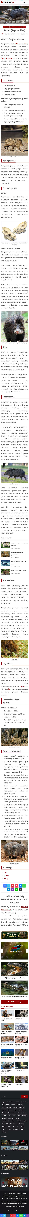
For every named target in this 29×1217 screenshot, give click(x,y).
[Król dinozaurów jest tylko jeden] (14, 1162)
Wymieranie (15, 1129)
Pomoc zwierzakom (17, 1201)
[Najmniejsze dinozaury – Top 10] (21, 1039)
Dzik (5, 873)
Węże (21, 1129)
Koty (9, 1115)
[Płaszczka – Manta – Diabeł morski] (5, 563)
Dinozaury (19, 1104)
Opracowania (14, 948)
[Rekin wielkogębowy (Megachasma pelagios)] (7, 1065)
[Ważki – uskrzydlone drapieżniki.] (7, 1026)
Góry (9, 1112)
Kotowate (4, 1115)
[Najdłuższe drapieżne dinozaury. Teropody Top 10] (23, 1167)
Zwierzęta (23, 26)
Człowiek (13, 1104)
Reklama (25, 1201)
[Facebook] (5, 886)
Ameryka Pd (6, 26)
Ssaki (18, 26)
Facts (14, 1206)
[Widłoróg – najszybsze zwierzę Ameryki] (7, 1039)
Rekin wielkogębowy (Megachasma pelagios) (6, 1072)
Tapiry (6, 879)
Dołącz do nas (15, 1203)
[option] (14, 951)
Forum (6, 1201)
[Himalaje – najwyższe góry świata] (21, 1026)
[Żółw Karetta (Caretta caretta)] (7, 1052)
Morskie (4, 1118)
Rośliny (3, 1126)
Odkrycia (13, 1198)
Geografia (20, 1110)
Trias (3, 1129)
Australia (24, 1102)
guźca (25, 44)
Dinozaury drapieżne (6, 1107)
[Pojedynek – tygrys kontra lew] (5, 1167)
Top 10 (22, 1126)
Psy (3, 1123)
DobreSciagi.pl (8, 1206)
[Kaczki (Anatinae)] (21, 1065)
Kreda (14, 1115)
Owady (17, 1118)
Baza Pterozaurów (6, 1198)
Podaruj (10, 1201)
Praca (21, 1203)
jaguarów (24, 686)
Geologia (4, 1112)
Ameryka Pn (13, 26)
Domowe (4, 1110)
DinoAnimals (8, 1193)
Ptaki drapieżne (13, 1123)
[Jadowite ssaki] (21, 1079)
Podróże (19, 1121)
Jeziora (18, 1112)
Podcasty (13, 1121)
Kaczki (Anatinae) (19, 1070)
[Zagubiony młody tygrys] (5, 1142)
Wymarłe (9, 1129)
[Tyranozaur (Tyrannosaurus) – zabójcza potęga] (14, 1167)
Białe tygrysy (18, 1018)
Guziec (6, 876)
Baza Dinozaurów (22, 1196)
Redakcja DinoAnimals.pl (9, 34)
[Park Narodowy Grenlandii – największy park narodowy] (14, 1142)
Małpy (19, 1115)
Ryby (9, 1126)
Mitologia (24, 1115)
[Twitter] (8, 886)
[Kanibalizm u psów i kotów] (7, 1013)
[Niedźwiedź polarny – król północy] (14, 1148)
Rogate (21, 1123)
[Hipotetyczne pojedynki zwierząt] (5, 1162)
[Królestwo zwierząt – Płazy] (23, 1142)
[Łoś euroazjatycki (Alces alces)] (7, 1079)
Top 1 (18, 1126)
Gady (15, 1110)
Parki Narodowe (5, 1121)
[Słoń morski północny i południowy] (5, 1148)
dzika (16, 44)
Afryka (3, 1102)
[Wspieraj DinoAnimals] (14, 935)
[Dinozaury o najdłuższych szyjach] (23, 1148)
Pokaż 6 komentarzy (14, 1002)
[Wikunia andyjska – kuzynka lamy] (21, 1052)
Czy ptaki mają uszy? (14, 952)
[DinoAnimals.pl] (7, 2)
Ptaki (7, 1123)
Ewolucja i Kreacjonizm (21, 1198)
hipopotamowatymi (7, 58)
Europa (9, 1110)
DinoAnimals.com (20, 1206)
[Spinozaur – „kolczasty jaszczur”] (23, 1162)
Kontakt (25, 1203)
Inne (14, 1112)
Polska (25, 1121)
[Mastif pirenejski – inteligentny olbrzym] (5, 545)
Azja (3, 1104)
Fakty (3, 1201)
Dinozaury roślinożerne (18, 1107)
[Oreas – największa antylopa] (5, 572)
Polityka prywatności (7, 1203)
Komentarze (11, 1196)
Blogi (7, 1104)
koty (9, 689)
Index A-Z (5, 1196)
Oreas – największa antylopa (18, 570)
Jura (23, 1112)
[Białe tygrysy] (21, 1013)
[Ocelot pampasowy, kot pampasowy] (5, 554)
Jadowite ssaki (19, 1084)
